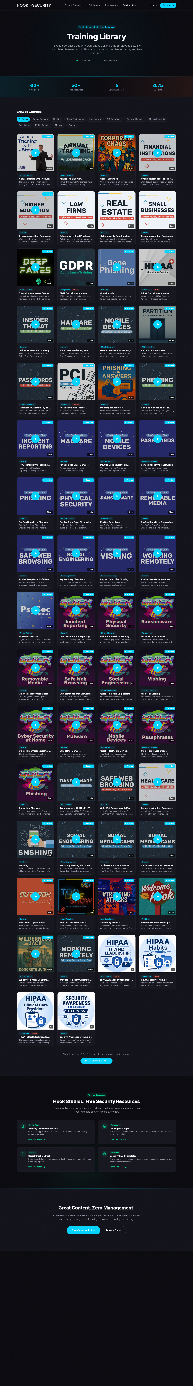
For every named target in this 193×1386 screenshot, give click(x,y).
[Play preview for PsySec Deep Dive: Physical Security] (76, 496)
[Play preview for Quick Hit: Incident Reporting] (76, 610)
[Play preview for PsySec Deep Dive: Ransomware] (116, 496)
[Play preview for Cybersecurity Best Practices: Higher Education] (35, 210)
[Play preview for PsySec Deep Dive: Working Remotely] (157, 553)
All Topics (23, 119)
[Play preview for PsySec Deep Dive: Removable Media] (157, 496)
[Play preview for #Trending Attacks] (116, 896)
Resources (110, 5)
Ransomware (95, 119)
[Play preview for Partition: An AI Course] (157, 324)
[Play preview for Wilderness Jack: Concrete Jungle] (35, 953)
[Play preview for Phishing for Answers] (116, 381)
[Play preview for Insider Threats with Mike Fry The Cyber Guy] (35, 324)
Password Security (135, 119)
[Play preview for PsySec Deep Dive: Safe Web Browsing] (35, 553)
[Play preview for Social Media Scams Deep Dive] (157, 839)
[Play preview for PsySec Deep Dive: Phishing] (35, 496)
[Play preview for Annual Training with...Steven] (35, 152)
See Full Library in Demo (95, 1061)
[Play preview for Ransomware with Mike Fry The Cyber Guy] (76, 782)
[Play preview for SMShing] (35, 839)
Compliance (24, 125)
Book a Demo (113, 1230)
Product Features (73, 5)
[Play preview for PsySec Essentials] (35, 610)
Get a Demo (168, 5)
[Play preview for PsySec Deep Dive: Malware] (76, 438)
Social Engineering (75, 119)
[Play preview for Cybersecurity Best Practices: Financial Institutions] (157, 152)
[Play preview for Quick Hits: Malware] (76, 724)
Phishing (57, 119)
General (72, 125)
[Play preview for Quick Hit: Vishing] (157, 667)
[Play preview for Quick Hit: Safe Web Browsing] (76, 667)
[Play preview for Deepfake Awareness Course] (35, 267)
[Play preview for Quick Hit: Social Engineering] (116, 667)
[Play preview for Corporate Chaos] (116, 152)
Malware (59, 125)
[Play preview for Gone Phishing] (116, 267)
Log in (154, 5)
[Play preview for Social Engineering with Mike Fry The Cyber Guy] (76, 839)
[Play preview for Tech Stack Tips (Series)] (35, 896)
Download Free (35, 1139)
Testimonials (129, 5)
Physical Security (157, 119)
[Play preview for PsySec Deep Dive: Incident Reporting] (35, 438)
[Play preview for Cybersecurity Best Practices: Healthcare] (157, 782)
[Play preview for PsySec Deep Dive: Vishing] (116, 553)
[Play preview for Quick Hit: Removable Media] (35, 667)
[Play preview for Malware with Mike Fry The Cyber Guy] (76, 324)
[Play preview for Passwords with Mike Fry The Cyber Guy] (35, 381)
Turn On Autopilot (81, 1230)
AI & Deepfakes (114, 119)
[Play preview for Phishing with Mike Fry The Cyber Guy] (157, 381)
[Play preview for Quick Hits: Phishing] (35, 782)
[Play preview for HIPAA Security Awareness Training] (157, 267)
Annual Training (40, 119)
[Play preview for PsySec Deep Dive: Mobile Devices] (116, 438)
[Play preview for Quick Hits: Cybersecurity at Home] (35, 724)
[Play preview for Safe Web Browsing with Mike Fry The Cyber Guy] (116, 782)
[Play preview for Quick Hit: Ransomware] (157, 610)
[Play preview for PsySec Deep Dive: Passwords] (157, 438)
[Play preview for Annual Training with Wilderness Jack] (76, 152)
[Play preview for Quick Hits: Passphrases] (157, 724)
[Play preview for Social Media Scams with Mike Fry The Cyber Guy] (116, 839)
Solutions (93, 5)
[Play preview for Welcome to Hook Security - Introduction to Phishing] (157, 896)
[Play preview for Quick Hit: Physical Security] (116, 610)
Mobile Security (42, 125)
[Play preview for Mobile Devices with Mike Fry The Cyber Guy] (116, 324)
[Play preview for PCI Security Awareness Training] (76, 381)
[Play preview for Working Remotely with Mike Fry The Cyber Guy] (76, 953)
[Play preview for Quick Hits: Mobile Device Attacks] (116, 724)
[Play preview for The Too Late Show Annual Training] (76, 896)
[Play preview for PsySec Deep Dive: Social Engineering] (76, 553)
